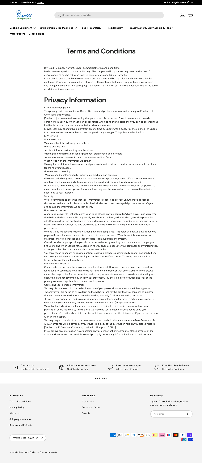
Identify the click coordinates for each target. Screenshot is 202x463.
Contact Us (88, 401)
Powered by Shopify (48, 452)
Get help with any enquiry (35, 369)
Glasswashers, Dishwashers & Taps (150, 27)
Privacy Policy (17, 407)
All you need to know (127, 369)
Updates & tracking (77, 369)
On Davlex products (173, 369)
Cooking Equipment (20, 27)
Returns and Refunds (20, 425)
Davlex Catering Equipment (27, 452)
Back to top (101, 378)
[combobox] (109, 15)
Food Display (115, 27)
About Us (14, 413)
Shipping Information (20, 419)
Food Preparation (91, 27)
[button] (191, 15)
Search (86, 413)
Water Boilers (17, 33)
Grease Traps (36, 33)
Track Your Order (91, 407)
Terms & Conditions (20, 401)
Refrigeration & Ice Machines (56, 27)
